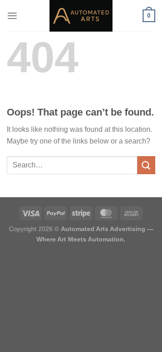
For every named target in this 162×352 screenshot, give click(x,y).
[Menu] (12, 16)
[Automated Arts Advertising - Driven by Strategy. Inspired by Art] (81, 16)
